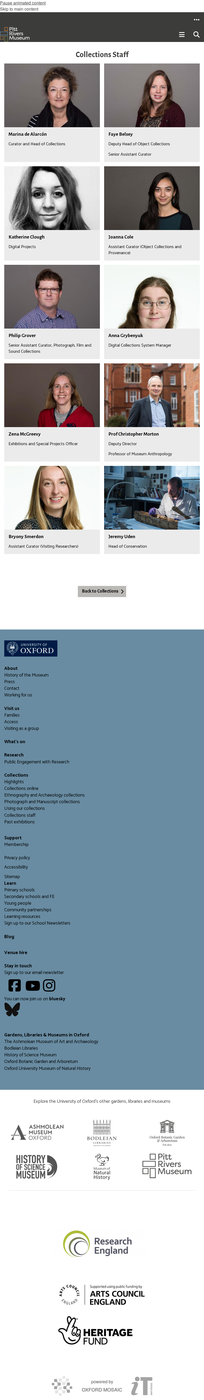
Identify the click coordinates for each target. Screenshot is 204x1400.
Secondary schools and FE (29, 897)
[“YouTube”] (33, 989)
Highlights (14, 782)
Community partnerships (28, 910)
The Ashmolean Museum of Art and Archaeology (51, 1042)
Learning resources (22, 917)
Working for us (18, 695)
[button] (196, 19)
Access (11, 722)
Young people (17, 903)
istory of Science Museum (32, 1055)
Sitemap (12, 877)
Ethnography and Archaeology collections (44, 795)
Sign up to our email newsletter (34, 973)
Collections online (21, 789)
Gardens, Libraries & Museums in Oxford (46, 1035)
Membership (16, 845)
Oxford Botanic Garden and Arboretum (41, 1062)
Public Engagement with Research (36, 762)
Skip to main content (19, 9)
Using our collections (24, 808)
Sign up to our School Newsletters (37, 923)
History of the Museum (26, 675)
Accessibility (16, 867)
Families (12, 715)
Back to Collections (100, 591)
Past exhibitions (19, 822)
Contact (11, 688)
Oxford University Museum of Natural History (47, 1069)
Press (9, 682)
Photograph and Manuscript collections (42, 802)
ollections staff (21, 815)
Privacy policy (17, 858)
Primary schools (19, 890)
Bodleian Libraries (21, 1048)
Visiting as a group (21, 729)
